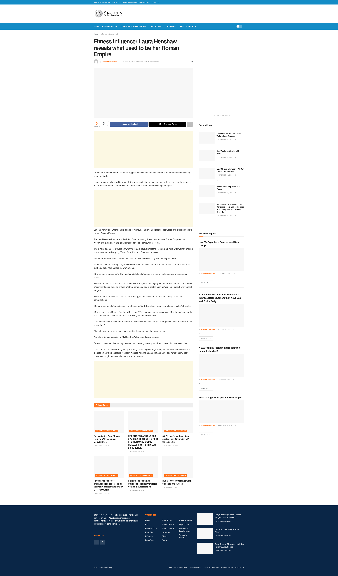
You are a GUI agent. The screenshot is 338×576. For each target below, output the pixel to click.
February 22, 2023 (225, 425)
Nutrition (156, 26)
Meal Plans (167, 520)
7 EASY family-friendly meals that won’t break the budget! (220, 349)
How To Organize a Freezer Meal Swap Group (219, 243)
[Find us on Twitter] (102, 542)
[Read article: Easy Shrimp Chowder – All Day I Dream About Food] (207, 173)
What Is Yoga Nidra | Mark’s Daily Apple (220, 397)
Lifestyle (171, 26)
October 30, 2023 (128, 61)
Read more (207, 283)
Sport (164, 540)
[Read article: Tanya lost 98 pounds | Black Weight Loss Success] (207, 138)
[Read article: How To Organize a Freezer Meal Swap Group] (221, 259)
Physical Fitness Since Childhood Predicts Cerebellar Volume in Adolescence (142, 483)
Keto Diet (149, 532)
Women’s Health (183, 536)
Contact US (155, 2)
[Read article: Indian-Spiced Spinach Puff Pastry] (207, 191)
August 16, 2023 (224, 329)
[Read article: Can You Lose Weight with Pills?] (207, 155)
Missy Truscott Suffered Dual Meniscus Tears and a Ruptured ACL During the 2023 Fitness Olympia (230, 208)
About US (97, 2)
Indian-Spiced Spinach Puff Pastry (228, 188)
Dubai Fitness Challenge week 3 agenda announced (176, 482)
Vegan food (184, 524)
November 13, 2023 (102, 446)
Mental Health (188, 26)
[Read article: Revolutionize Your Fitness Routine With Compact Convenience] (109, 422)
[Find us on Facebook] (96, 542)
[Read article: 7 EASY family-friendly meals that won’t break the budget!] (221, 365)
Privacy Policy (116, 2)
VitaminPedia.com (109, 61)
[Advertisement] (143, 149)
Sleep (164, 536)
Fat (146, 524)
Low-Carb (149, 540)
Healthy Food (109, 26)
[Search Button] (243, 26)
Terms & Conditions (130, 2)
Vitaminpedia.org (105, 567)
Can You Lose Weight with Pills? (228, 152)
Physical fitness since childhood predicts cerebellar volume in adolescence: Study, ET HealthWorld (108, 485)
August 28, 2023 (224, 379)
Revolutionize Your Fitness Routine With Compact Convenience (107, 438)
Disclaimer (106, 2)
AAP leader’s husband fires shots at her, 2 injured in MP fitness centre (175, 438)
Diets (147, 520)
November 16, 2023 (225, 139)
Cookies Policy (144, 2)
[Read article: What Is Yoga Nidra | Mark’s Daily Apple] (221, 411)
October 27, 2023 (224, 273)
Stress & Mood (185, 520)
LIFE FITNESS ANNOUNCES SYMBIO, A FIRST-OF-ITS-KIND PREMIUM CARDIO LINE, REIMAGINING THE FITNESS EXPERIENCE (143, 441)
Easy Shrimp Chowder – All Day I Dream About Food (230, 170)
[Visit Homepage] (114, 13)
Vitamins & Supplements (133, 26)
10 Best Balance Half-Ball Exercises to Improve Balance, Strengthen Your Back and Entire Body (220, 298)
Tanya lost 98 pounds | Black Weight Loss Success (229, 134)
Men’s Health (168, 524)
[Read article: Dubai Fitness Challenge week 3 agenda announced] (177, 467)
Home (96, 26)
